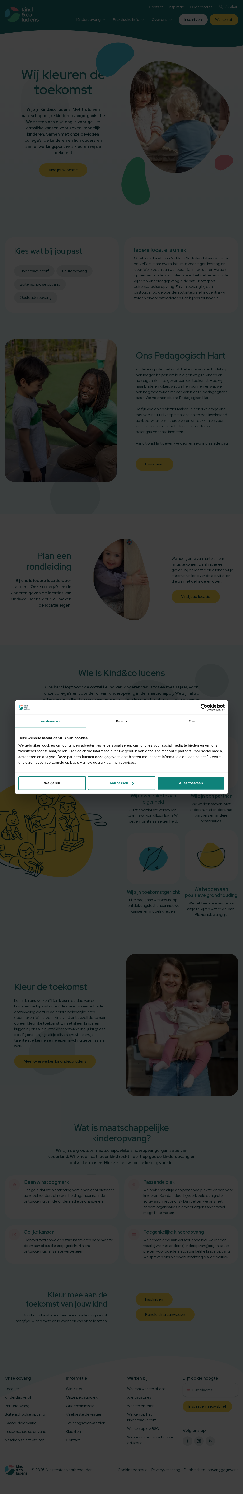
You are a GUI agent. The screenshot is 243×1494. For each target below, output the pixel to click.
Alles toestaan (191, 783)
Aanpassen (118, 783)
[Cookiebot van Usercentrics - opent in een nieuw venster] (204, 707)
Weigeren (52, 783)
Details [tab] (121, 721)
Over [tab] (193, 721)
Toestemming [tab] (50, 721)
